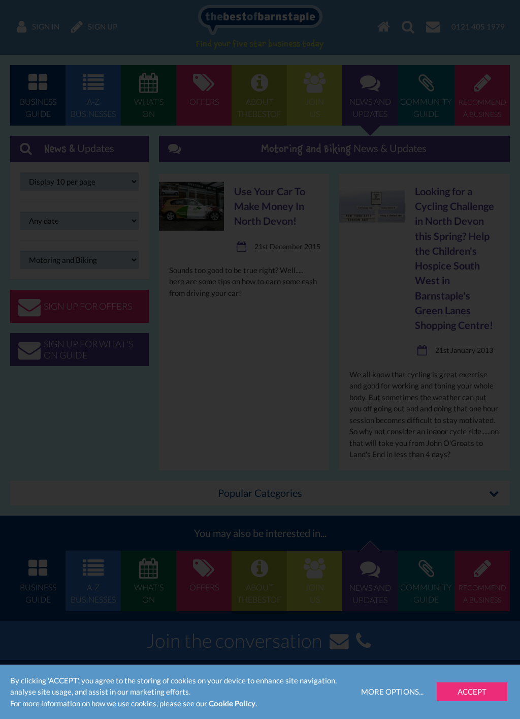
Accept (472, 691)
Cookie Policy (232, 703)
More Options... (392, 691)
